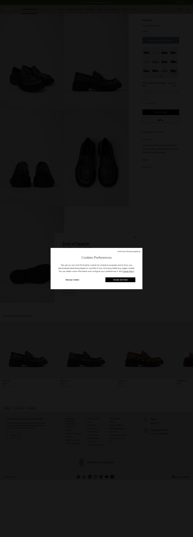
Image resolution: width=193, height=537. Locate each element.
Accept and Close (120, 279)
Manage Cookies (72, 279)
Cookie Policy (128, 271)
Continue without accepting (128, 251)
